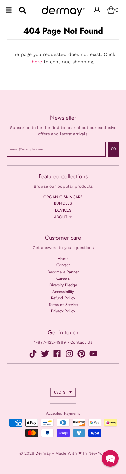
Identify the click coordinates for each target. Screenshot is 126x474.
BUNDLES (63, 203)
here (37, 61)
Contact (63, 265)
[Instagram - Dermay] (69, 354)
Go (113, 148)
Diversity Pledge (63, 285)
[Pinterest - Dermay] (81, 354)
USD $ (59, 392)
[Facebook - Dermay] (57, 354)
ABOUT (60, 217)
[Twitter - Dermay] (45, 354)
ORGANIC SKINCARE (63, 197)
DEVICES (63, 210)
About (63, 259)
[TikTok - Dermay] (33, 354)
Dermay (43, 453)
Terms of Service (63, 305)
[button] (110, 458)
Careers (63, 278)
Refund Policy (63, 298)
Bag (117, 10)
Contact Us (81, 342)
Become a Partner (63, 272)
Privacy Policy (63, 311)
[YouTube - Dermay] (93, 354)
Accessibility (63, 292)
